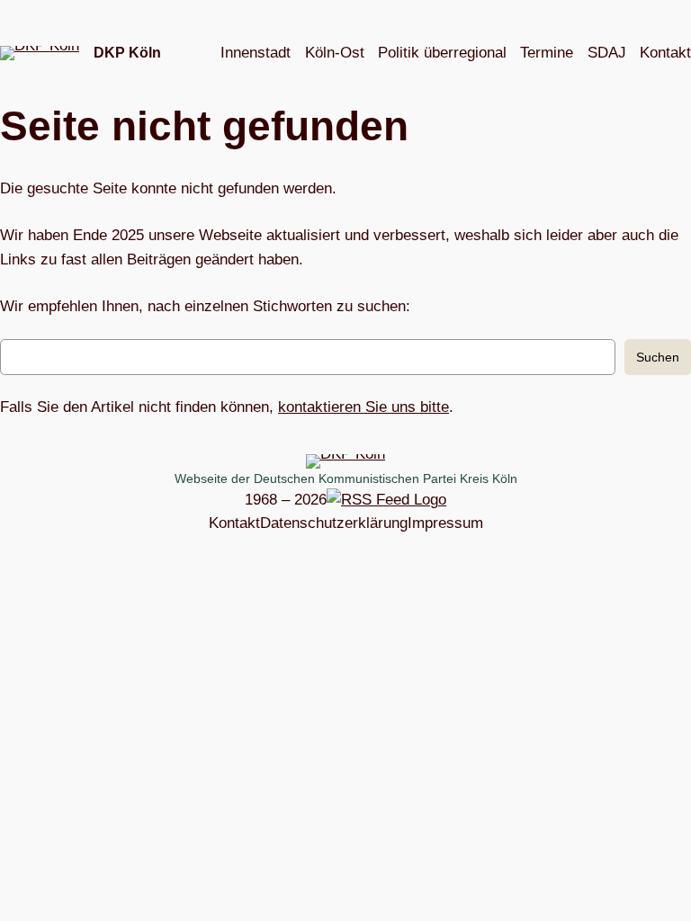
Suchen (657, 357)
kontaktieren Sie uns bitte (363, 407)
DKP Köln (127, 52)
